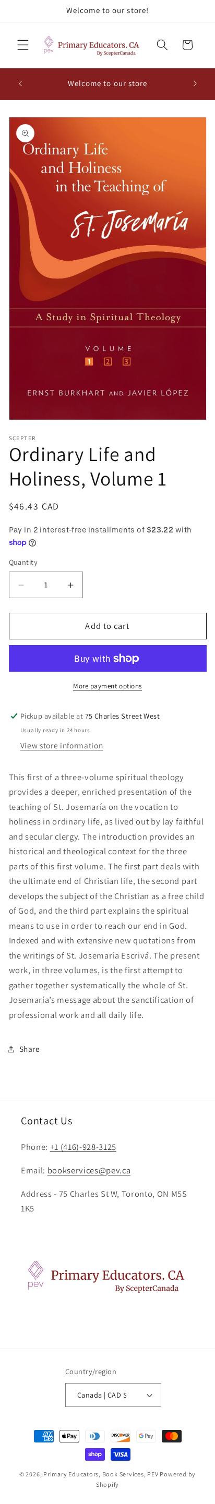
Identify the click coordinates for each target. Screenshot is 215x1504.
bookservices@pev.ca (89, 1170)
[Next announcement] (195, 83)
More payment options (107, 686)
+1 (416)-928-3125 (83, 1147)
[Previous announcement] (20, 83)
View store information (61, 745)
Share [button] (29, 1049)
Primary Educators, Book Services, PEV (101, 1474)
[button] (22, 44)
